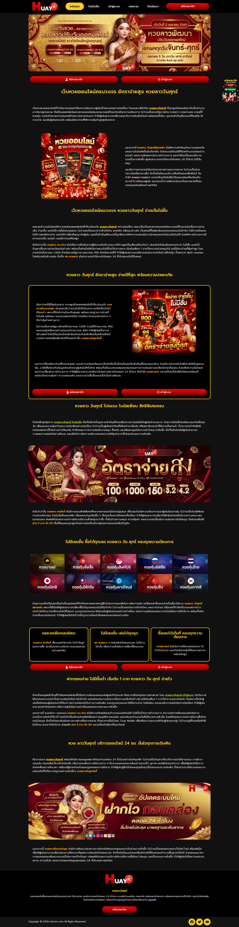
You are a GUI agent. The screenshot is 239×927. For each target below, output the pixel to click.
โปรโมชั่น (93, 6)
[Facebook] (191, 922)
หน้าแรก (75, 6)
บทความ (134, 6)
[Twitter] (199, 922)
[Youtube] (207, 922)
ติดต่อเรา (153, 6)
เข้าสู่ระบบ (114, 6)
